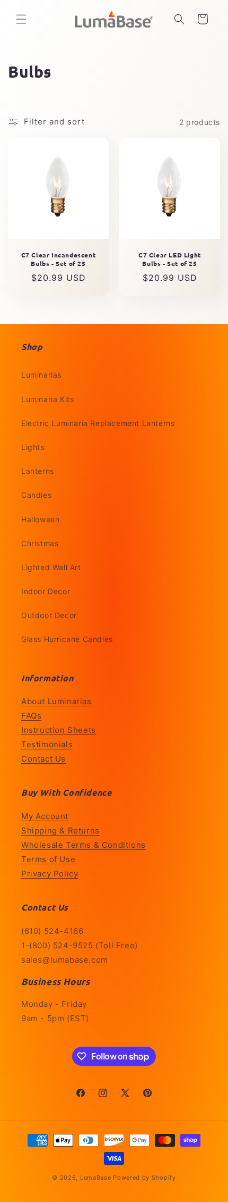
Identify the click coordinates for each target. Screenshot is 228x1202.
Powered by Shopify (144, 1177)
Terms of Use (48, 859)
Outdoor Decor (49, 615)
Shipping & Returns (60, 830)
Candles (36, 494)
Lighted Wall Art (51, 567)
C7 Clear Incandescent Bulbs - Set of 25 (58, 259)
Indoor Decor (45, 591)
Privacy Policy (49, 874)
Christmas (39, 543)
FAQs (31, 716)
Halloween (40, 519)
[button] (21, 19)
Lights (33, 447)
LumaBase (95, 1177)
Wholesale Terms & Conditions (83, 845)
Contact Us (43, 759)
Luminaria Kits (47, 399)
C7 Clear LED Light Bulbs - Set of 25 (169, 259)
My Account (44, 816)
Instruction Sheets (58, 730)
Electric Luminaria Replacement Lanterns (97, 423)
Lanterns (37, 470)
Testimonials (47, 744)
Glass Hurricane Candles (67, 639)
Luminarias (41, 374)
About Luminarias (56, 701)
